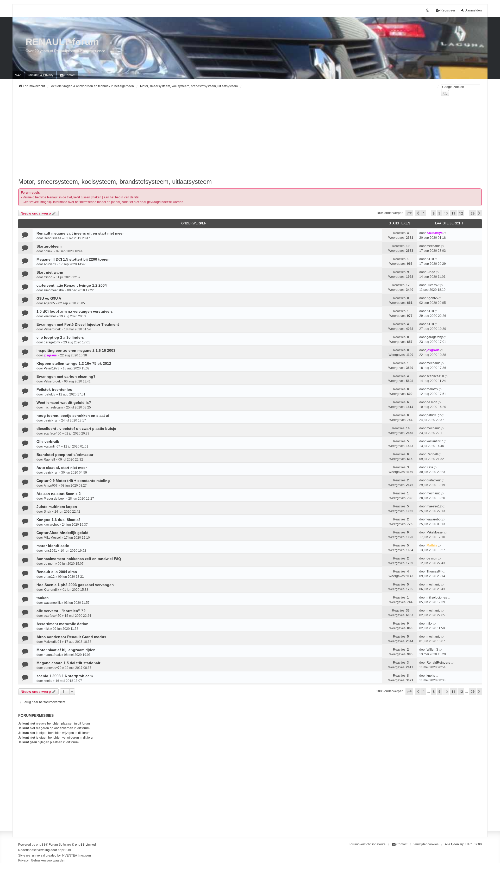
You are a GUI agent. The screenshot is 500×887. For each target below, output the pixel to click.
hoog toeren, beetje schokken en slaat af (72, 415)
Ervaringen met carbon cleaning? (66, 376)
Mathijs (432, 545)
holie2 (48, 251)
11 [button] (453, 213)
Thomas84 (434, 571)
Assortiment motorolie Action (62, 624)
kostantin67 (52, 446)
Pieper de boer (54, 498)
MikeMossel (52, 537)
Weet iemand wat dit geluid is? (63, 402)
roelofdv (49, 394)
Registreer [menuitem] (447, 10)
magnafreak (52, 655)
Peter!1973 (51, 368)
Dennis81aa (52, 238)
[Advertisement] (174, 140)
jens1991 (50, 550)
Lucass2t (433, 285)
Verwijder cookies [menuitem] (426, 844)
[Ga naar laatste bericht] (445, 233)
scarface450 (435, 376)
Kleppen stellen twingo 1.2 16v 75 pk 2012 (73, 363)
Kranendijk (51, 590)
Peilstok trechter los (54, 389)
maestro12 (434, 506)
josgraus (50, 355)
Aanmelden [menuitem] (473, 10)
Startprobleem (48, 246)
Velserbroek (52, 329)
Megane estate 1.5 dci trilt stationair (68, 663)
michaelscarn (53, 407)
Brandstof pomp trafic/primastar (64, 454)
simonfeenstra (54, 290)
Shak (47, 511)
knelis (48, 681)
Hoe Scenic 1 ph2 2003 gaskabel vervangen (75, 585)
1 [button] (424, 213)
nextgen (85, 855)
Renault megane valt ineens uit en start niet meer (80, 233)
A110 (430, 259)
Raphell (49, 459)
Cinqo (48, 277)
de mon (432, 402)
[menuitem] (40, 75)
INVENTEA (69, 855)
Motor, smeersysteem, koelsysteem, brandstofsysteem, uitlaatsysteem (115, 181)
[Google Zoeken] (445, 93)
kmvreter (50, 316)
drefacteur (434, 480)
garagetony (52, 342)
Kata (430, 467)
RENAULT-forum (62, 41)
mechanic (433, 246)
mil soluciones (437, 597)
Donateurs (378, 844)
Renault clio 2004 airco (56, 572)
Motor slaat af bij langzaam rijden (66, 650)
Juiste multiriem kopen (56, 507)
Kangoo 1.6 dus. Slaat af (58, 520)
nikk (46, 629)
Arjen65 (49, 303)
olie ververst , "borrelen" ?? (61, 611)
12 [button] (461, 213)
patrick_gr (51, 420)
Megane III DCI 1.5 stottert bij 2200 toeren (73, 259)
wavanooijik (52, 603)
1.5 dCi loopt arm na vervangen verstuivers (74, 311)
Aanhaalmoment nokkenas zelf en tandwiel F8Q (78, 559)
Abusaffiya (435, 233)
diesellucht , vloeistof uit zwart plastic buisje (76, 428)
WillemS (432, 649)
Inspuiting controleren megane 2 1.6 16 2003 (75, 350)
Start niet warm (49, 272)
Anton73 (50, 264)
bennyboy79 (52, 668)
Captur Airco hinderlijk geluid (62, 533)
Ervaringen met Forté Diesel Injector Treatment (77, 324)
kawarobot (51, 524)
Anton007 (51, 485)
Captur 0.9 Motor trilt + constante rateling (73, 481)
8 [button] (433, 213)
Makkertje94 (52, 642)
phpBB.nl (64, 850)
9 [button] (439, 213)
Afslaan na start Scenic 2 (58, 494)
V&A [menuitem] (18, 75)
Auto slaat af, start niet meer (61, 467)
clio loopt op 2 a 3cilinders (60, 337)
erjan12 (49, 576)
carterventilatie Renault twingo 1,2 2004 (71, 285)
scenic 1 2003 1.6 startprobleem (64, 676)
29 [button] (472, 213)
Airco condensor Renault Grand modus (71, 637)
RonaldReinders (438, 662)
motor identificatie (52, 546)
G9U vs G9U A (48, 298)
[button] (409, 213)
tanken (42, 598)
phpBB (41, 844)
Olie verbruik (47, 441)
